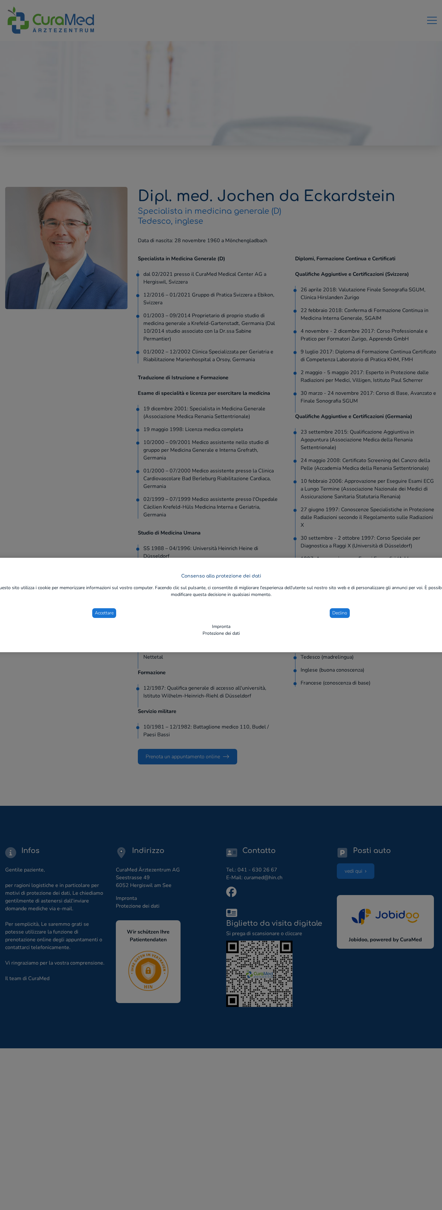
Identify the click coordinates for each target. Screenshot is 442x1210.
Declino (339, 613)
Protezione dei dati (221, 633)
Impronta (221, 626)
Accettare (104, 613)
